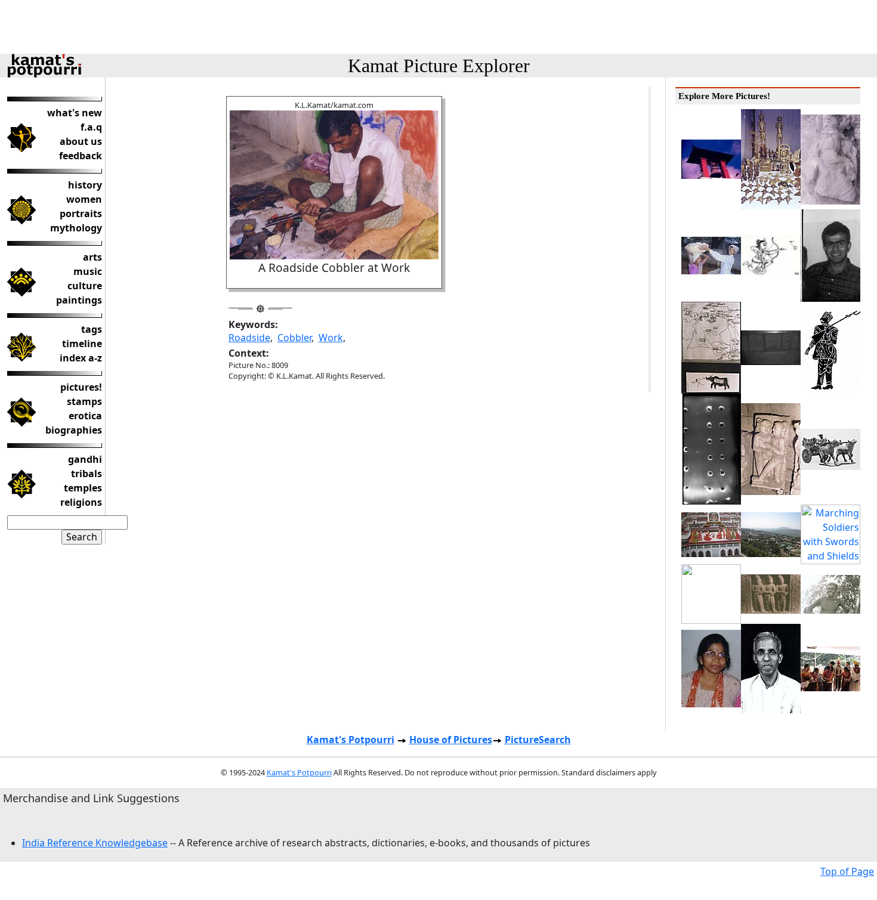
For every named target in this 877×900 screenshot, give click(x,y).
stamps (84, 401)
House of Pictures (450, 739)
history (85, 184)
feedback (80, 155)
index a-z (81, 357)
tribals (86, 473)
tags (91, 329)
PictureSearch (538, 739)
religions (81, 502)
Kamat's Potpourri (350, 739)
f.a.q (91, 127)
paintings (79, 300)
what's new (74, 112)
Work (331, 337)
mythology (76, 227)
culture (84, 285)
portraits (81, 213)
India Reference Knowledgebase (95, 842)
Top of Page (847, 871)
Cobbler (294, 337)
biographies (73, 430)
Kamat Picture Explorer (439, 65)
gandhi (85, 459)
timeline (82, 343)
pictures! (81, 387)
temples (83, 487)
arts (92, 257)
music (87, 271)
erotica (85, 415)
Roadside (249, 337)
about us (81, 141)
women (84, 199)
